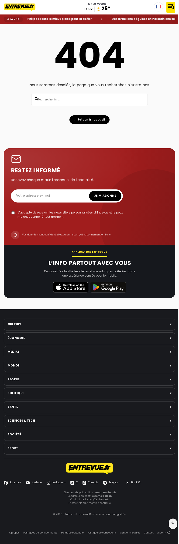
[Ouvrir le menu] (170, 7)
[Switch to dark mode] (173, 524)
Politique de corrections (101, 533)
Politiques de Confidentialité (40, 533)
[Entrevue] (22, 7)
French (158, 6)
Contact (149, 533)
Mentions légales (130, 533)
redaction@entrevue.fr (95, 500)
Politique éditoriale (72, 533)
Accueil (7, 27)
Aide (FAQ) (163, 533)
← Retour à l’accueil (89, 119)
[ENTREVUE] (89, 469)
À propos (14, 533)
